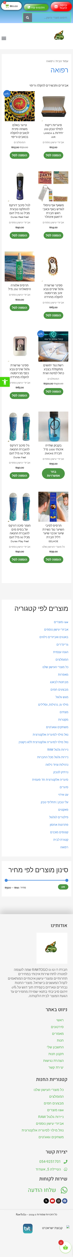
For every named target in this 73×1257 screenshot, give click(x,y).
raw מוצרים (61, 622)
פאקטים (63, 809)
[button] (5, 382)
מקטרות (63, 719)
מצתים (64, 712)
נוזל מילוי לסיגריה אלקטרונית (50, 734)
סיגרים (64, 787)
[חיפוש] (27, 17)
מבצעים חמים (59, 689)
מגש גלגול (62, 697)
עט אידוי (63, 794)
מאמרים (58, 1034)
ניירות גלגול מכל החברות (52, 757)
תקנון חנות (56, 1054)
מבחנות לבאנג (59, 682)
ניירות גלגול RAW (57, 749)
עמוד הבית (62, 61)
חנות (60, 1040)
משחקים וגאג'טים (57, 727)
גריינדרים (62, 644)
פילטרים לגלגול (58, 817)
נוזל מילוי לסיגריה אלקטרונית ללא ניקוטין (43, 742)
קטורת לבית (60, 840)
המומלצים (62, 659)
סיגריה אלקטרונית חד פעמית (50, 779)
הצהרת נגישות (53, 1061)
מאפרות (63, 674)
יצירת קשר (56, 1067)
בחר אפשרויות (53, 473)
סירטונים (57, 1027)
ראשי (60, 1020)
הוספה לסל (53, 155)
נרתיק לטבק (60, 772)
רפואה (64, 847)
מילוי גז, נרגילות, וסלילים (53, 704)
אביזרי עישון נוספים (56, 629)
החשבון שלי (55, 1047)
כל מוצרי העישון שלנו (55, 667)
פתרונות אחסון (59, 824)
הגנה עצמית (60, 652)
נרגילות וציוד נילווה (56, 764)
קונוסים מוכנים (59, 832)
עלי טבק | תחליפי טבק (54, 802)
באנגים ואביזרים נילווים (53, 637)
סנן (63, 886)
